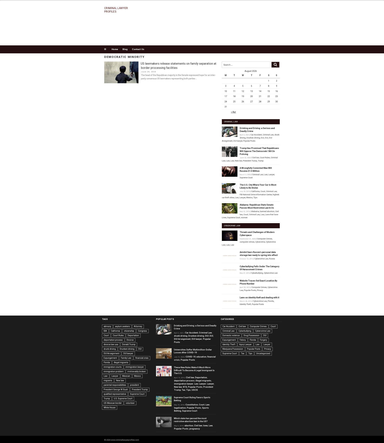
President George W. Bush (116, 389)
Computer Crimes (264, 239)
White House (110, 407)
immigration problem (114, 371)
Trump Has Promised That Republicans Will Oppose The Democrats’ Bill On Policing (259, 151)
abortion (189, 425)
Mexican (126, 376)
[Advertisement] (222, 22)
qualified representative (115, 394)
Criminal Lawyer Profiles (116, 9)
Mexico (249, 197)
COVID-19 (190, 357)
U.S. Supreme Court (123, 398)
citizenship (129, 331)
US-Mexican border (113, 403)
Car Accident (256, 135)
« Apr (233, 112)
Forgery (263, 340)
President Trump (250, 161)
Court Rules (265, 157)
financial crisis (141, 358)
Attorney (138, 326)
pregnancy (194, 429)
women (244, 217)
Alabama (255, 211)
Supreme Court (246, 177)
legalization (180, 408)
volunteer (130, 403)
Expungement (110, 358)
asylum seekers (122, 326)
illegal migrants (121, 362)
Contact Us (138, 49)
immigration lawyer (135, 367)
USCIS (195, 390)
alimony (107, 326)
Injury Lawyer (245, 344)
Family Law (126, 358)
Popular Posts (249, 141)
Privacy (260, 290)
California (255, 191)
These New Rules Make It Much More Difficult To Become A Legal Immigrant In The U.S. (194, 370)
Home (115, 49)
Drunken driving (253, 138)
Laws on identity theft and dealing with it (259, 297)
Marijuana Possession (232, 349)
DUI (262, 138)
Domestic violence (231, 335)
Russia (272, 259)
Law (228, 161)
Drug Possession (251, 335)
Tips (255, 197)
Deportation (133, 335)
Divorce (130, 340)
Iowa (205, 425)
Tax (183, 390)
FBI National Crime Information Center (256, 194)
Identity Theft (245, 304)
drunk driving (110, 349)
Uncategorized (263, 353)
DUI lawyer (237, 141)
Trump (261, 161)
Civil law (255, 157)
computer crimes (247, 242)
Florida (271, 301)
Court (263, 191)
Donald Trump (128, 344)
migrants (108, 380)
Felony (243, 340)
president (134, 385)
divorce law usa (111, 344)
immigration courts (113, 367)
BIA (105, 331)
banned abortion (267, 211)
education (201, 357)
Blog (125, 49)
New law (238, 161)
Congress (142, 331)
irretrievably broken (137, 371)
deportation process (113, 340)
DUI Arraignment (111, 353)
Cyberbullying (257, 273)
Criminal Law (268, 135)
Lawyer (271, 174)
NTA (185, 387)
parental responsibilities (115, 385)
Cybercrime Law (261, 259)
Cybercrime (260, 242)
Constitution (192, 404)
